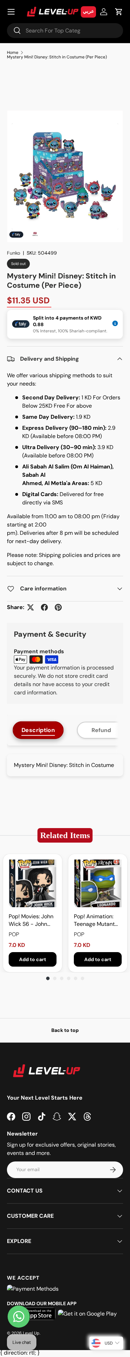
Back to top (65, 1030)
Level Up (31, 1333)
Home (12, 52)
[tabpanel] (65, 765)
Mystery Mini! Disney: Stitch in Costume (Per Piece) (57, 57)
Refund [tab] (101, 730)
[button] (119, 11)
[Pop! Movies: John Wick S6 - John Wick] (33, 883)
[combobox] (65, 30)
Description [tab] (38, 730)
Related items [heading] (64, 835)
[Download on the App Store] (34, 1314)
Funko (13, 253)
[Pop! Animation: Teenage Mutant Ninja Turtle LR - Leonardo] (98, 883)
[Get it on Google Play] (87, 1314)
